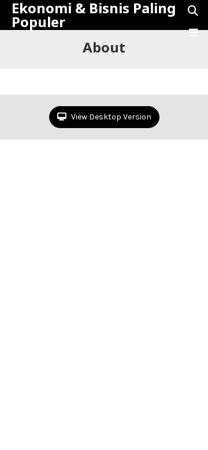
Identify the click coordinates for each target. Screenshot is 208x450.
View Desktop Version (110, 117)
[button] (193, 33)
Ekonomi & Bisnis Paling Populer (94, 15)
